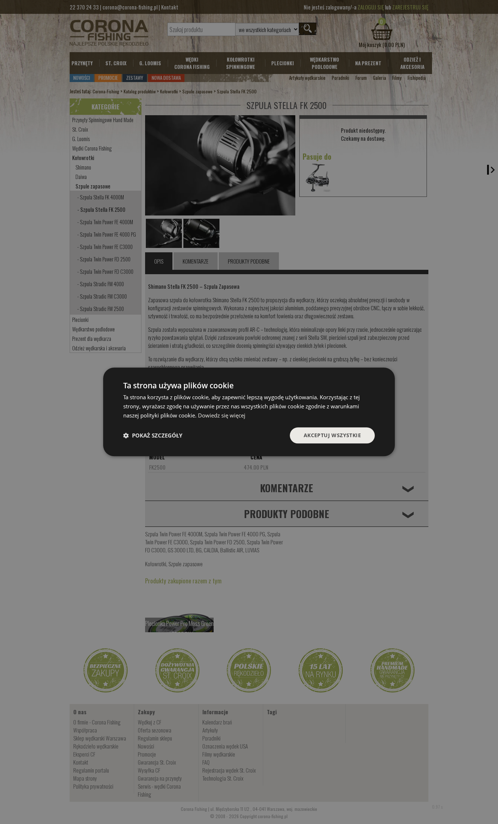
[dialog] (249, 412)
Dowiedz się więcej (221, 415)
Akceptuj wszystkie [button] (332, 435)
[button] (152, 435)
